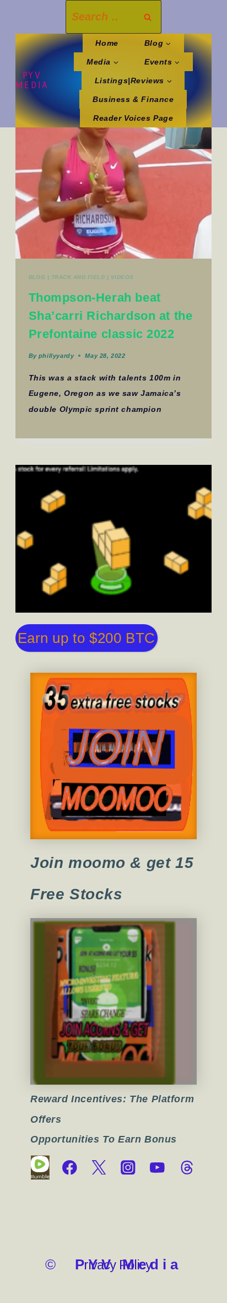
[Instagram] (128, 1167)
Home (106, 43)
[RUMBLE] (40, 1167)
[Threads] (186, 1167)
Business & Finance (133, 99)
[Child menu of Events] (162, 61)
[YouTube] (157, 1167)
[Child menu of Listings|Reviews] (133, 80)
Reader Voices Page (133, 118)
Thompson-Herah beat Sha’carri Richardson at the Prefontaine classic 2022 (111, 316)
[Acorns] (113, 1001)
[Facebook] (69, 1167)
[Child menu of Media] (103, 61)
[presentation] (113, 193)
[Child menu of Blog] (157, 43)
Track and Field (78, 277)
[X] (99, 1167)
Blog (37, 277)
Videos (122, 277)
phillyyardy (56, 355)
